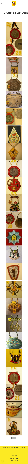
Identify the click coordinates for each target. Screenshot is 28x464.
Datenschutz (14, 461)
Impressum (14, 458)
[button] (2, 461)
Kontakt (14, 455)
